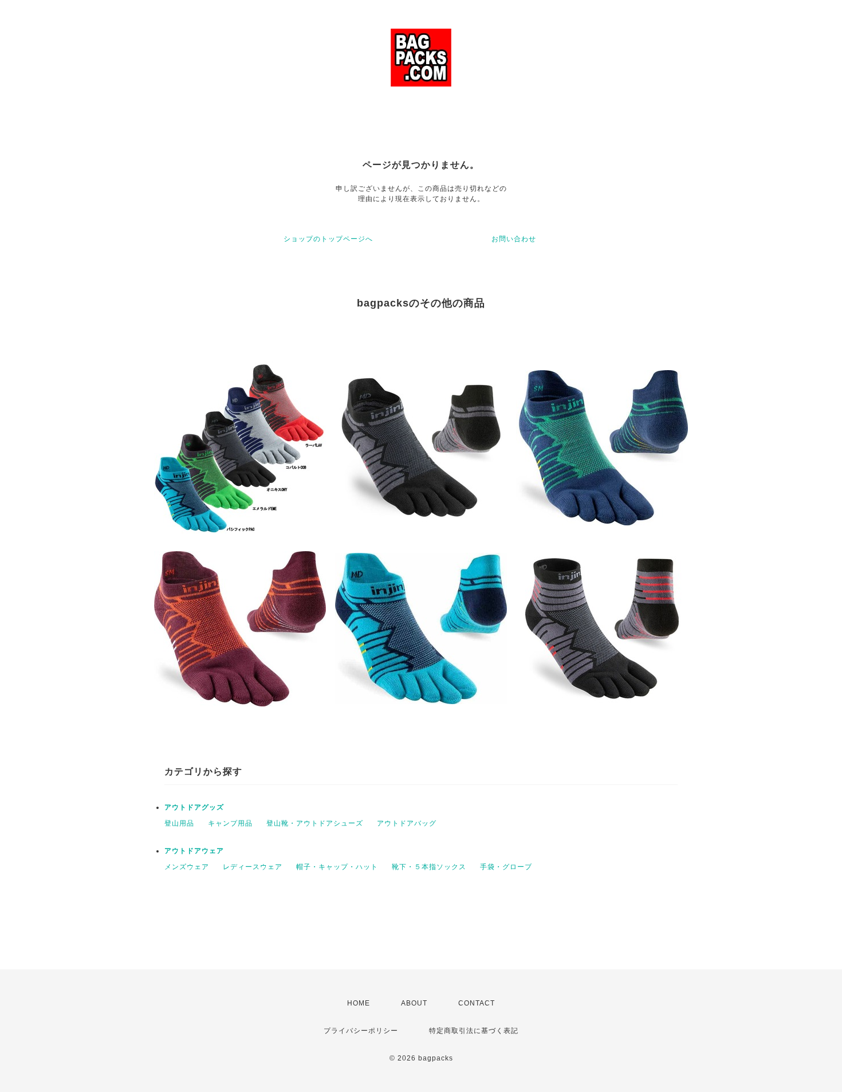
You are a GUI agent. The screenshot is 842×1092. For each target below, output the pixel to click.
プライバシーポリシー (361, 1031)
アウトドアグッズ (194, 807)
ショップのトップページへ (328, 239)
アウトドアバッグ (406, 823)
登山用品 (179, 823)
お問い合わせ (513, 239)
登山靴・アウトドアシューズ (314, 823)
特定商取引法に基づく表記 (473, 1031)
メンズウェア (186, 867)
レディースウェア (252, 867)
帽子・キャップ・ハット (337, 867)
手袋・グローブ (506, 867)
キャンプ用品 (230, 823)
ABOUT (414, 1003)
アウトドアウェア (194, 851)
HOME (358, 1003)
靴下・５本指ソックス (429, 867)
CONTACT (476, 1003)
